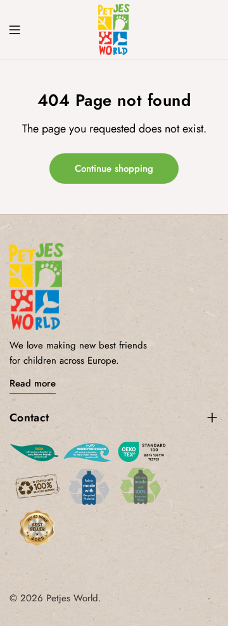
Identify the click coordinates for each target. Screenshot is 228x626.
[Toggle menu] (14, 29)
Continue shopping (114, 169)
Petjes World (72, 598)
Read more (33, 383)
